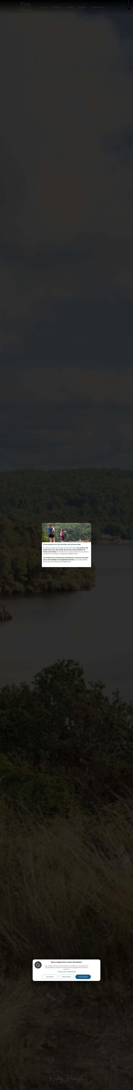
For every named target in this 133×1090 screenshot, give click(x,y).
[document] (66, 545)
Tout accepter (83, 977)
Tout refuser (50, 977)
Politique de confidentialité (66, 971)
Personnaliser (66, 977)
